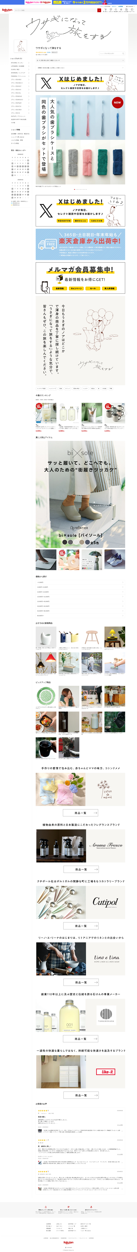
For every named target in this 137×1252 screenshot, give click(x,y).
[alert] (80, 60)
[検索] (99, 10)
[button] (130, 6)
